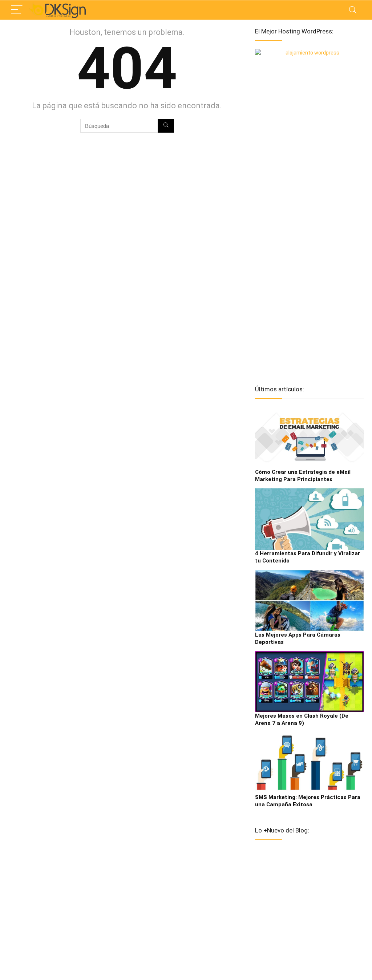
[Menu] (16, 10)
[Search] (352, 10)
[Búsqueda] (166, 126)
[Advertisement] (309, 262)
